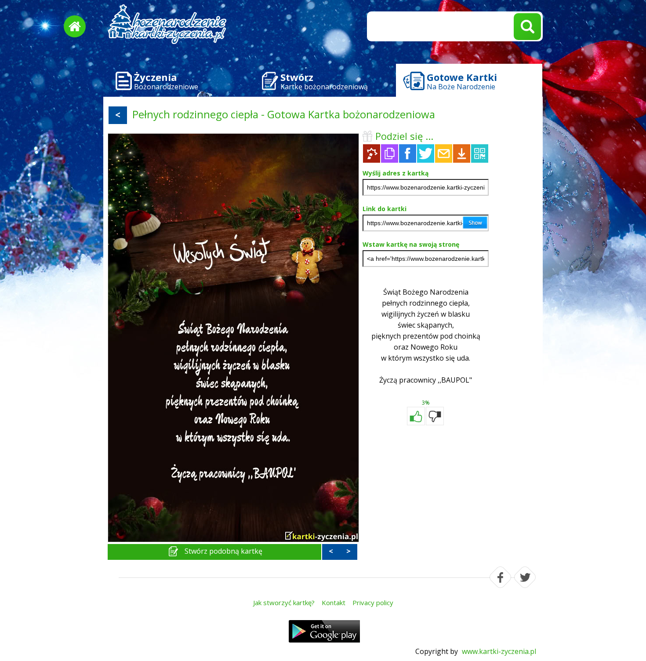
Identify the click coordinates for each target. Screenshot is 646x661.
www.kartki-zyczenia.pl (499, 651)
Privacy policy (372, 602)
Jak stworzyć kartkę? (284, 602)
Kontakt (333, 602)
